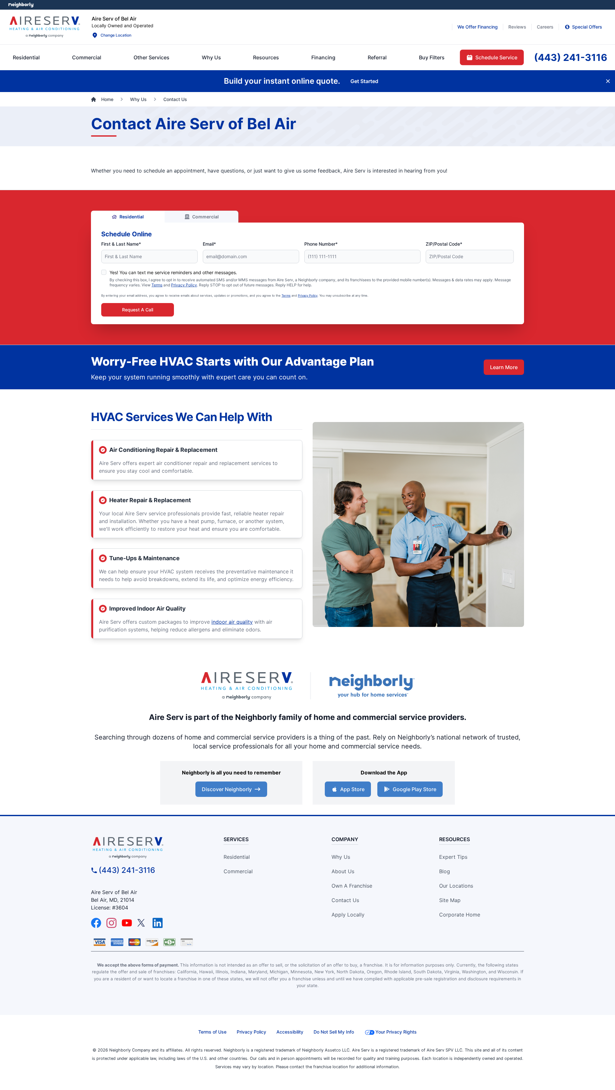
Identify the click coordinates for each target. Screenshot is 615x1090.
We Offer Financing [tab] (477, 27)
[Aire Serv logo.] (44, 27)
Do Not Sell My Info (334, 1032)
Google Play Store (414, 789)
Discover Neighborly (227, 789)
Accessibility (289, 1032)
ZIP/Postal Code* (444, 244)
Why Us (341, 857)
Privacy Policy (184, 285)
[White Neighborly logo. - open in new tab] (21, 5)
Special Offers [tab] (587, 27)
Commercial (205, 216)
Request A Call (137, 309)
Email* (209, 244)
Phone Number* (321, 244)
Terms (157, 285)
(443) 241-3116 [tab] (570, 57)
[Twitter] (142, 923)
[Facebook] (96, 923)
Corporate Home (459, 914)
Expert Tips (453, 857)
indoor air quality (232, 622)
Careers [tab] (545, 27)
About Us (343, 871)
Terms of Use (212, 1032)
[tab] (151, 57)
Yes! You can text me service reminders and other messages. (173, 272)
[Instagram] (111, 923)
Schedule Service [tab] (496, 57)
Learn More (504, 367)
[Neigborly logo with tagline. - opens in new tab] (371, 686)
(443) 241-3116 (127, 870)
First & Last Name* (121, 244)
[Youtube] (127, 923)
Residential (131, 216)
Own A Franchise (352, 886)
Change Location (116, 35)
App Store (352, 789)
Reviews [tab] (517, 27)
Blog (444, 871)
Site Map (450, 900)
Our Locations (456, 886)
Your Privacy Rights (396, 1032)
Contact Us (345, 900)
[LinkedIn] (157, 923)
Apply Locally (348, 914)
